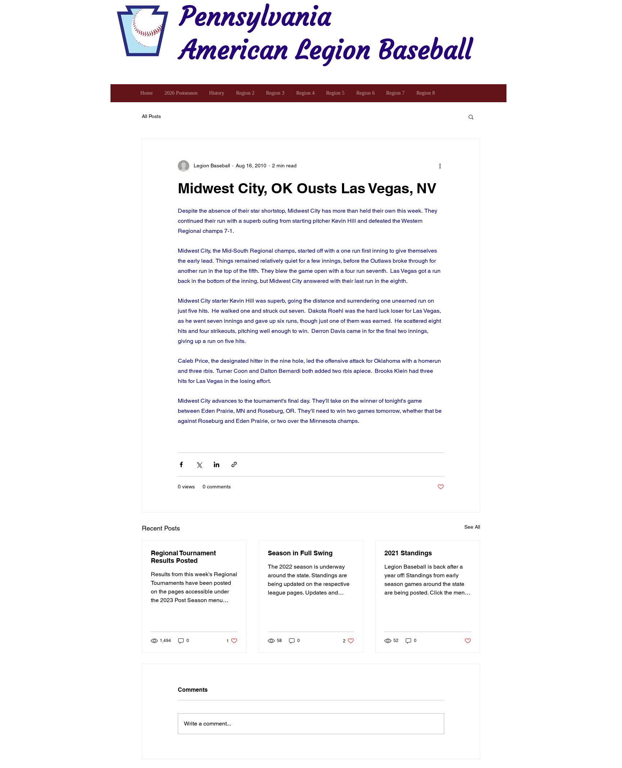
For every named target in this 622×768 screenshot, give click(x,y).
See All (472, 527)
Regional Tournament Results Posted (183, 556)
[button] (471, 116)
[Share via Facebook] (181, 464)
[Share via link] (234, 464)
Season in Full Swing (300, 553)
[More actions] (440, 166)
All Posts (151, 116)
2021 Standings (408, 553)
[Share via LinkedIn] (216, 464)
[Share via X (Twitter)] (198, 464)
